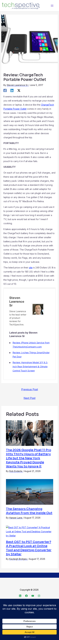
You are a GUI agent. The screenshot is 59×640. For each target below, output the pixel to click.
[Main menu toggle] (52, 5)
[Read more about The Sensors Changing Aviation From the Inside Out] (29, 491)
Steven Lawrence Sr (16, 301)
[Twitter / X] (18, 90)
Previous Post (29, 389)
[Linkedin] (12, 90)
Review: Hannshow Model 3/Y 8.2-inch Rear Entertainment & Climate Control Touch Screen (30, 366)
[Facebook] (5, 90)
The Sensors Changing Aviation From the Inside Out (29, 511)
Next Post (29, 398)
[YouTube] (32, 596)
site (31, 267)
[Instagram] (39, 596)
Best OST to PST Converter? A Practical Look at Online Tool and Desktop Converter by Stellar (28, 548)
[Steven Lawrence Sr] (38, 309)
